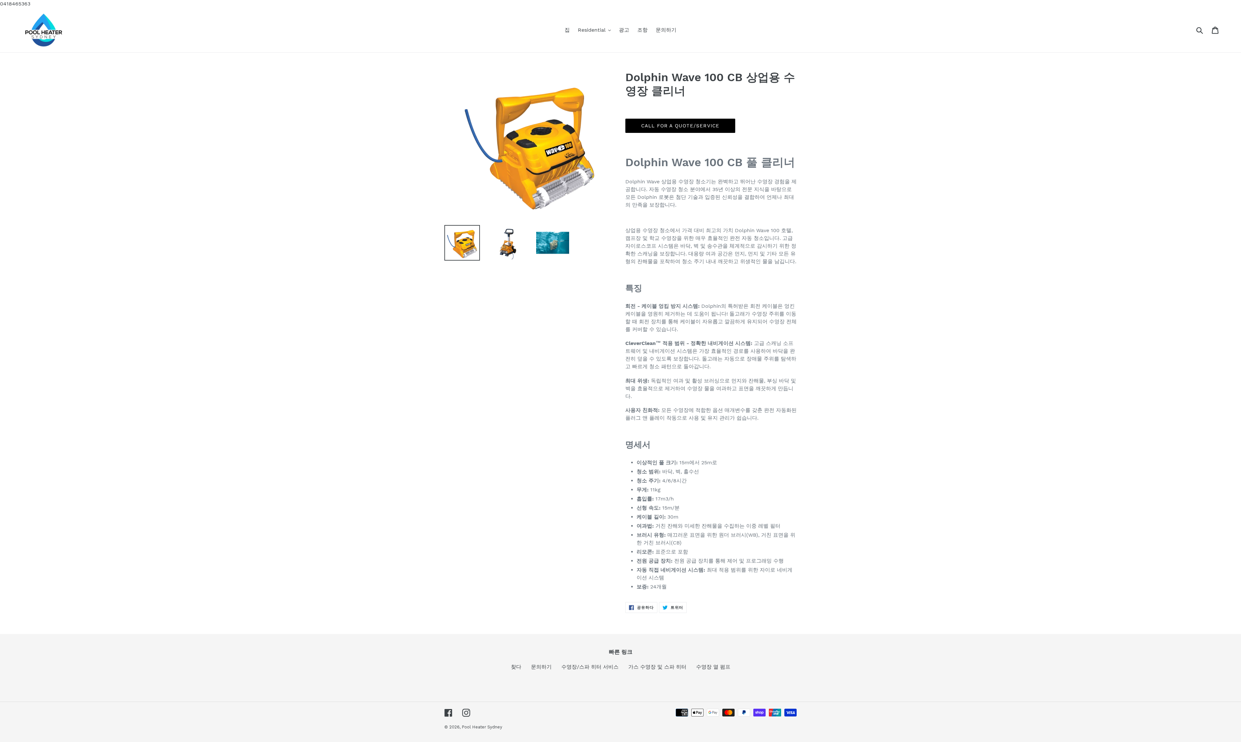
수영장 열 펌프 (713, 667)
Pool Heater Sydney (482, 727)
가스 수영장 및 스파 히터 (657, 667)
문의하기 (541, 667)
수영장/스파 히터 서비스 (590, 667)
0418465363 (15, 4)
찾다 (516, 667)
